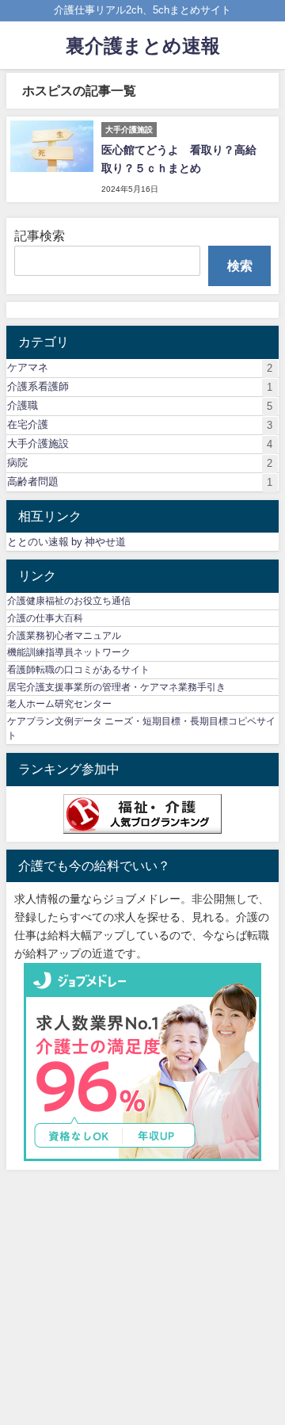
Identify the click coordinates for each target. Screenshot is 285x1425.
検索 (240, 265)
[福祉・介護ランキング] (142, 814)
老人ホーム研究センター (59, 704)
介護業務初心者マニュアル (64, 635)
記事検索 (39, 235)
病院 (139, 462)
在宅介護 (139, 424)
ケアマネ (139, 367)
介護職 (139, 405)
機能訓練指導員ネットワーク (69, 652)
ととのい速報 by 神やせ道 (66, 542)
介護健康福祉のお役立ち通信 (69, 601)
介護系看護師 (139, 386)
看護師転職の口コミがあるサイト (78, 669)
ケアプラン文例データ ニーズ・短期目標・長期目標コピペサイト (141, 728)
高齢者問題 (139, 481)
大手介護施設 (139, 443)
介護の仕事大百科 (45, 618)
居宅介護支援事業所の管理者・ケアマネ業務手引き (116, 687)
